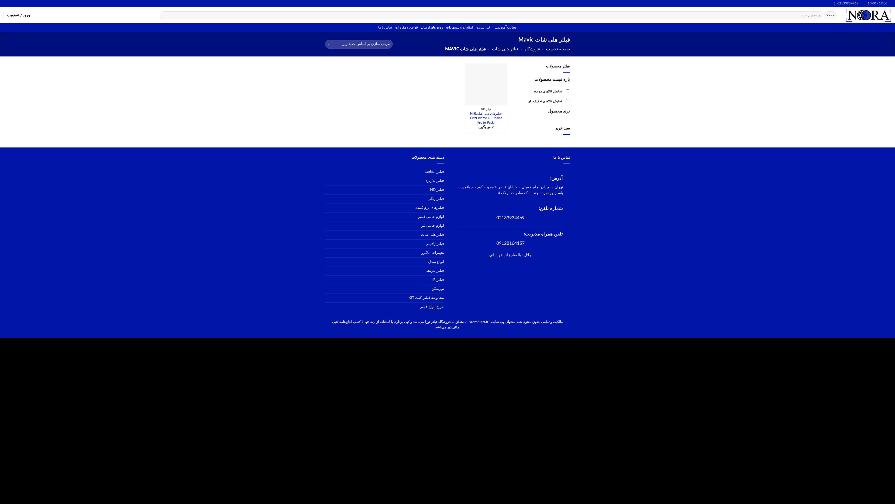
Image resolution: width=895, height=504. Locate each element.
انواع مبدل (436, 262)
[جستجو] (164, 15)
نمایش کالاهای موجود (548, 91)
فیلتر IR (438, 280)
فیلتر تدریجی (434, 271)
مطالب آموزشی (506, 27)
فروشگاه (532, 49)
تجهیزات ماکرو (432, 253)
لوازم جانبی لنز (432, 226)
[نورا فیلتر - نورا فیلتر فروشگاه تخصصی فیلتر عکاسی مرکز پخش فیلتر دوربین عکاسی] (868, 15)
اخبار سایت (484, 27)
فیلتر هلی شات (505, 49)
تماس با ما (385, 27)
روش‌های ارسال (432, 27)
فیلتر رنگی (436, 199)
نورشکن (437, 288)
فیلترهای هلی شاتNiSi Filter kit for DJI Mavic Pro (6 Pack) (486, 118)
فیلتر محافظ (434, 172)
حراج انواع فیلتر (432, 307)
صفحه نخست (558, 49)
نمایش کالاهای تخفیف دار (545, 101)
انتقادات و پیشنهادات (459, 27)
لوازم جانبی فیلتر (431, 217)
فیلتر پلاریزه (435, 180)
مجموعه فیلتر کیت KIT (426, 298)
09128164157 (510, 243)
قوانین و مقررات (406, 27)
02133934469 (510, 218)
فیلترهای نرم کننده (429, 208)
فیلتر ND (437, 190)
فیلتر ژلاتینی (434, 244)
